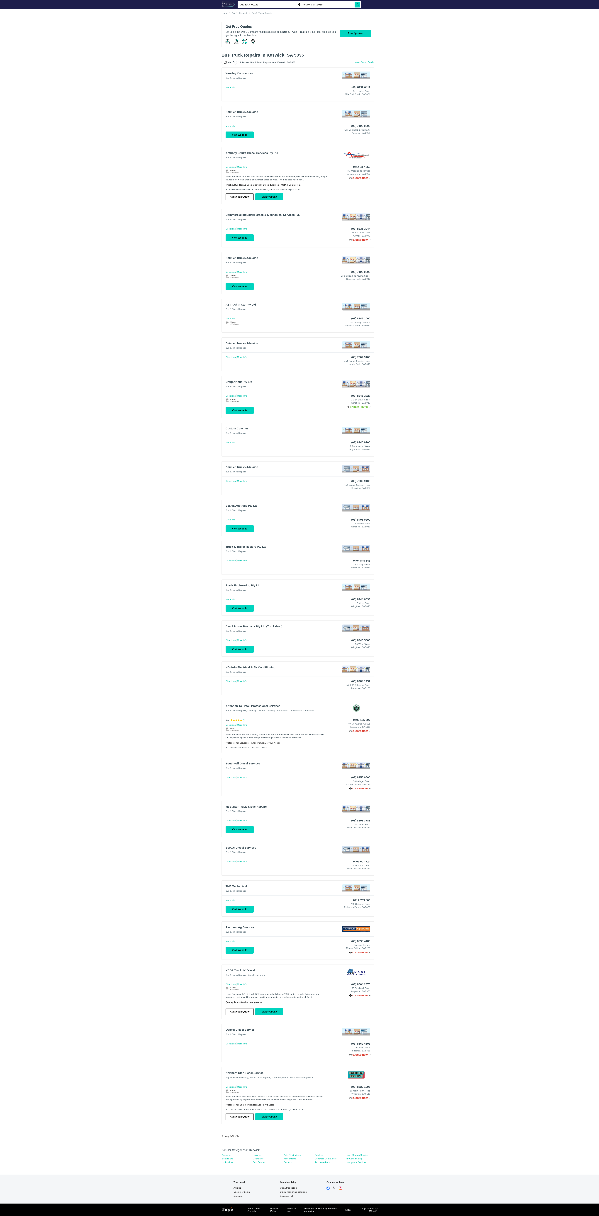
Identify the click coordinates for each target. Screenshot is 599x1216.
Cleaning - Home (256, 710)
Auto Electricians (292, 1155)
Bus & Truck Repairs (236, 78)
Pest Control (259, 1162)
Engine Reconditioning (237, 1077)
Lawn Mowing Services (357, 1155)
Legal (348, 1210)
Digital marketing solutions (293, 1192)
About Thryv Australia (254, 1209)
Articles (237, 1188)
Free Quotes (355, 33)
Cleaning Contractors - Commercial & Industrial (290, 710)
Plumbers (226, 1155)
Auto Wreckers (322, 1162)
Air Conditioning (354, 1158)
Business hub (287, 1196)
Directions (231, 167)
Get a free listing (288, 1188)
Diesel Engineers (256, 975)
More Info (230, 87)
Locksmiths (227, 1162)
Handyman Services (356, 1162)
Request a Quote (240, 196)
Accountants (290, 1158)
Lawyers (257, 1155)
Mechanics (258, 1158)
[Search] (357, 4)
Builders (319, 1155)
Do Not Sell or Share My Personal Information (320, 1209)
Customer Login (242, 1192)
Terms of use (291, 1209)
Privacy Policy (274, 1209)
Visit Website (239, 135)
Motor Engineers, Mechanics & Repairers (292, 1077)
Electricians (227, 1158)
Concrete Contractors (326, 1158)
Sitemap (238, 1196)
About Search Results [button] (364, 62)
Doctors (287, 1162)
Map (230, 62)
